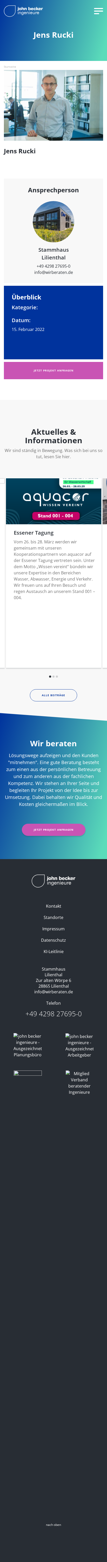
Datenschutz (53, 940)
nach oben (53, 1525)
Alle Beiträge (53, 695)
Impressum (53, 929)
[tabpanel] (53, 573)
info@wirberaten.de (53, 272)
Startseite (10, 66)
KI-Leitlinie (54, 951)
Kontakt (53, 906)
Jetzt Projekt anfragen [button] (53, 370)
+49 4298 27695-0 (53, 266)
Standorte (53, 917)
